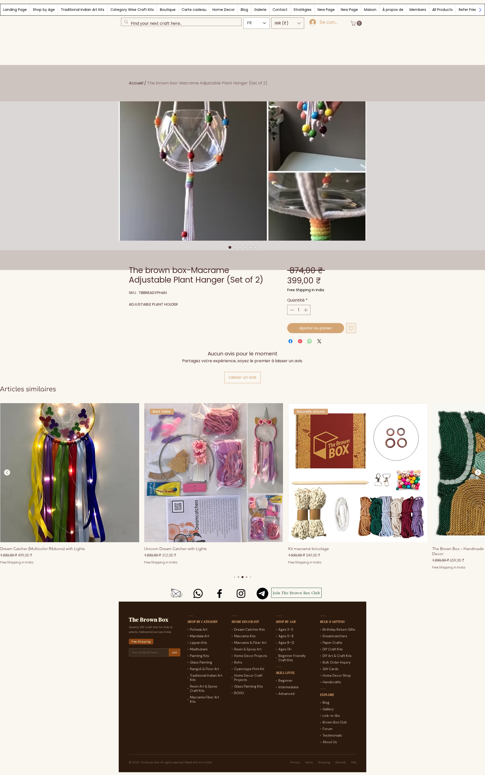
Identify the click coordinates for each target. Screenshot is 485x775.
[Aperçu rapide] (69, 472)
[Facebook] (219, 593)
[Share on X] (319, 341)
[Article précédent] (7, 472)
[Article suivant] (478, 472)
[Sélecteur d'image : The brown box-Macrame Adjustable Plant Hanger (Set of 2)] (229, 247)
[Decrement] (291, 310)
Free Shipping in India (305, 290)
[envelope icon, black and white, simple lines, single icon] (176, 593)
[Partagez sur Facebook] (290, 341)
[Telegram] (262, 593)
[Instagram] (241, 593)
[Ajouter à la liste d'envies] (351, 328)
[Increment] (306, 310)
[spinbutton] (299, 310)
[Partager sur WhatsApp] (310, 341)
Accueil (136, 83)
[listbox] (287, 23)
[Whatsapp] (198, 593)
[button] (287, 23)
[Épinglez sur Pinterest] (300, 341)
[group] (242, 486)
